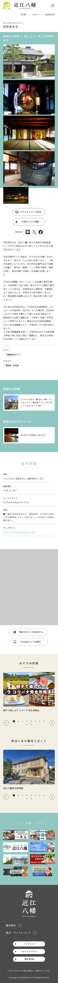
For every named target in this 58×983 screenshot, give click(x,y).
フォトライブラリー (29, 951)
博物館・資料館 (12, 365)
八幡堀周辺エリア (13, 354)
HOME (23, 14)
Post (34, 232)
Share (28, 232)
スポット (36, 14)
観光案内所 (29, 959)
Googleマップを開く (30, 641)
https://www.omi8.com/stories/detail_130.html (29, 692)
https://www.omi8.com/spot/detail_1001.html (29, 770)
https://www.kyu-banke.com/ (19, 532)
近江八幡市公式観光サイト (19, 5)
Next (52, 723)
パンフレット (29, 943)
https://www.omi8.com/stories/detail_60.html (29, 402)
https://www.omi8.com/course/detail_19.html (29, 435)
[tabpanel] (29, 692)
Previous (6, 723)
